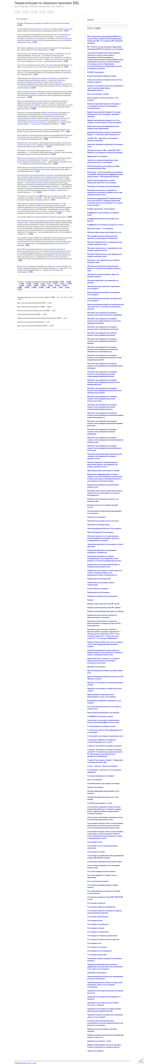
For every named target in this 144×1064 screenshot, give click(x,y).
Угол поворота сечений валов (98, 924)
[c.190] (35, 284)
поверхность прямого (54, 266)
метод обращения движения (50, 177)
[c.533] (43, 285)
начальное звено (26, 54)
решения (30, 29)
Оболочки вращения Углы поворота (100, 532)
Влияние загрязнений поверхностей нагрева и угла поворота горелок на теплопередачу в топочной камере (104, 106)
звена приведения (50, 205)
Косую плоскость (23, 266)
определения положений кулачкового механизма (36, 175)
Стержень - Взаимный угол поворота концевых (104, 746)
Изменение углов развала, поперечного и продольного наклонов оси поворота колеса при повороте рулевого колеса (104, 192)
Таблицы (34, 11)
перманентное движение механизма (29, 179)
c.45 (71, 297)
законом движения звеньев (58, 84)
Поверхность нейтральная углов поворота (102, 596)
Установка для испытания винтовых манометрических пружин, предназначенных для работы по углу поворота (105, 1023)
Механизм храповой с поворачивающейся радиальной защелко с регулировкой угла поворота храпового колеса (102, 464)
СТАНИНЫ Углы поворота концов (100, 716)
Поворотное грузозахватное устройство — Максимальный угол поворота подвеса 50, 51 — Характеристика (104, 623)
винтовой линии (41, 164)
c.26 (65, 318)
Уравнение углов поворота (97, 973)
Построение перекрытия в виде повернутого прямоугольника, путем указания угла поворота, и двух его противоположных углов (104, 652)
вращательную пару (46, 54)
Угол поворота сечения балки (98, 932)
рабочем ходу (38, 40)
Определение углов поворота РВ (99, 579)
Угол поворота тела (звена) (97, 947)
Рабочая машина (65, 38)
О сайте (42, 11)
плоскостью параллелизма (26, 137)
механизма (53, 78)
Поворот (90, 600)
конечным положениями (54, 259)
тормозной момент (27, 211)
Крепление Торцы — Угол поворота (100, 228)
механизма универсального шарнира (29, 200)
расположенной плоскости (26, 241)
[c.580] (19, 287)
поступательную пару (58, 59)
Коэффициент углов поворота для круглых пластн (105, 225)
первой (19, 40)
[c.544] (57, 285)
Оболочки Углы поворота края (98, 525)
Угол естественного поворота (97, 881)
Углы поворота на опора (96, 852)
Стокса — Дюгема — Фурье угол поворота (102, 766)
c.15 (61, 297)
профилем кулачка (37, 183)
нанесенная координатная (26, 95)
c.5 (58, 297)
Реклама (50, 11)
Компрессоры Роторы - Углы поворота (101, 209)
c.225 (44, 314)
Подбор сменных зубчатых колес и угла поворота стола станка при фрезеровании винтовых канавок (105, 644)
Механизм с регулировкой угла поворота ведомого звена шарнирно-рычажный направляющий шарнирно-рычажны (102, 374)
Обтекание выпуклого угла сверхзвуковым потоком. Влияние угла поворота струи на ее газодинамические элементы (103, 538)
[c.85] (48, 287)
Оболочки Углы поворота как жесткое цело (103, 521)
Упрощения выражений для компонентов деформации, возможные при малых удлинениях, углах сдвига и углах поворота (105, 966)
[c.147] (55, 284)
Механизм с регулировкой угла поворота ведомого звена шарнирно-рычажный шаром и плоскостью (104, 448)
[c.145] (28, 284)
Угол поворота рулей (94, 920)
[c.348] (21, 285)
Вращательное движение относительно (30, 158)
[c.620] (26, 287)
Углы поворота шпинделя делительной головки (104, 862)
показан (27, 249)
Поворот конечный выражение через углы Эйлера (105, 611)
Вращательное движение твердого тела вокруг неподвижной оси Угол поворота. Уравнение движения (104, 114)
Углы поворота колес (95, 842)
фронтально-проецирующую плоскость (57, 251)
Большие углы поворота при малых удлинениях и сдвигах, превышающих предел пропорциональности (105, 88)
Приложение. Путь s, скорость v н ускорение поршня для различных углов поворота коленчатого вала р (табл (103, 661)
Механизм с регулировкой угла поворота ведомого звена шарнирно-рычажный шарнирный (102, 431)
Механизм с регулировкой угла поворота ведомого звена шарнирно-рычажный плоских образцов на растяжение (104, 390)
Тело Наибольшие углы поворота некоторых (103, 783)
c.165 (49, 303)
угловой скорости (51, 188)
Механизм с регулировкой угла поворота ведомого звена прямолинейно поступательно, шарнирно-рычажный (104, 321)
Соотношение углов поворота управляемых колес (105, 736)
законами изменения (27, 86)
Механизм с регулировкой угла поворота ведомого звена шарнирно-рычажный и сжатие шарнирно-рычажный (104, 357)
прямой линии (64, 135)
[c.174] (62, 284)
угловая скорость (28, 67)
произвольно (61, 240)
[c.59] (62, 282)
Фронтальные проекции (35, 122)
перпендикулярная (51, 253)
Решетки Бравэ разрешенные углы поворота (103, 713)
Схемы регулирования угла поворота (100, 776)
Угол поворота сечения (95, 928)
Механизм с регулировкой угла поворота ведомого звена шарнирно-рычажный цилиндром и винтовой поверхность (105, 415)
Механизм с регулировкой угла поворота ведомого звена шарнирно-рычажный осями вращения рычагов (103, 382)
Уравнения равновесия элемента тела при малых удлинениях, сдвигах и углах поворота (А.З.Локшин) (105, 985)
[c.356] (41, 287)
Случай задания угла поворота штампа (101, 726)
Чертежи (26, 11)
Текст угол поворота (94, 780)
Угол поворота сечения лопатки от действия (103, 939)
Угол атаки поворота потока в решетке (101, 871)
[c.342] (69, 284)
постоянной (21, 181)
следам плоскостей (36, 124)
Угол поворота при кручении (97, 917)
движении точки (26, 143)
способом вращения (49, 249)
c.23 (53, 310)
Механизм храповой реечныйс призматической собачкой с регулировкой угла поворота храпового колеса (104, 456)
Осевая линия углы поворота (97, 588)
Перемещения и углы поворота (98, 592)
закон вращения (43, 48)
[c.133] (68, 282)
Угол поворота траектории (97, 955)
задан (35, 48)
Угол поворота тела (94, 943)
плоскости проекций (51, 114)
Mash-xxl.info (22, 1063)
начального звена (58, 55)
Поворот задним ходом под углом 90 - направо (103, 607)
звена (44, 23)
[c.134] (21, 284)
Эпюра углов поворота (95, 1051)
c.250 (19, 299)
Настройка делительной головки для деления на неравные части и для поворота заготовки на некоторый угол (104, 493)
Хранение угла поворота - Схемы (99, 1041)
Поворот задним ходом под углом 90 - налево (103, 604)
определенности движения (40, 78)
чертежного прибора (36, 91)
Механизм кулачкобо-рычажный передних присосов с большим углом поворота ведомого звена (104, 268)
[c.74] (49, 284)
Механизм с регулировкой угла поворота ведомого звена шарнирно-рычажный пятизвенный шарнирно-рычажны (102, 407)
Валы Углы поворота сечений (98, 94)
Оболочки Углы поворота (96, 517)
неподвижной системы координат (38, 57)
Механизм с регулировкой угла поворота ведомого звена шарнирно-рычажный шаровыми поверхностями (105, 440)
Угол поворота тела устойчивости (99, 951)
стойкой (58, 54)
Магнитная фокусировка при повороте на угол (104, 232)
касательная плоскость (29, 145)
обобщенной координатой (36, 181)
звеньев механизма (48, 167)
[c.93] (54, 287)
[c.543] (50, 285)
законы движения (31, 80)
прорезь (45, 105)
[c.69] (42, 284)
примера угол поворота (41, 29)
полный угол (31, 205)
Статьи (17, 11)
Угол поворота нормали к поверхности (101, 907)
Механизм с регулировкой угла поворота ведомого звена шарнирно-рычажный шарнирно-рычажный (105, 423)
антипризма (37, 129)
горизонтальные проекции (38, 120)
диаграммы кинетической (45, 204)
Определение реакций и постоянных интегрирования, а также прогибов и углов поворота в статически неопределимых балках (104, 558)
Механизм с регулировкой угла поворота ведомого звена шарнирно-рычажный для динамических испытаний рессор (102, 349)
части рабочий (62, 35)
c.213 (51, 326)
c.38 (65, 297)
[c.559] (64, 285)
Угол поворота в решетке (96, 903)
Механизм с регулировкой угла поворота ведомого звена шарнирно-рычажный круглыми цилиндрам (105, 366)
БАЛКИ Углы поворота (95, 72)
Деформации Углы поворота (97, 156)
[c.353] (36, 285)
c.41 (68, 297)
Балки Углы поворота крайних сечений (101, 76)
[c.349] (28, 285)
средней (25, 162)
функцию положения (47, 221)
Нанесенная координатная (28, 107)
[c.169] (19, 289)
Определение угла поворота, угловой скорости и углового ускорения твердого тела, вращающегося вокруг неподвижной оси (104, 573)
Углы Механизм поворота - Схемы (99, 803)
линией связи (56, 118)
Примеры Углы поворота (96, 667)
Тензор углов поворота (95, 787)
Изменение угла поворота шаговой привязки (103, 186)
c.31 (48, 322)
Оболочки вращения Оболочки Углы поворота (104, 528)
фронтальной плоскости (51, 112)
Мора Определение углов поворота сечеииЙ (103, 470)
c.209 (49, 307)
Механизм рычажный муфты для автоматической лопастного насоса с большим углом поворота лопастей (105, 306)
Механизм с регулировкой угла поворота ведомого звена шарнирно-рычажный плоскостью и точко (102, 399)
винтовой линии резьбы (36, 162)
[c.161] (67, 287)
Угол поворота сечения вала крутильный (102, 936)
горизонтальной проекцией (26, 118)
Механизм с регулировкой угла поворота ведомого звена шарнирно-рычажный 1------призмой (103, 341)
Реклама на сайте (32, 1063)
